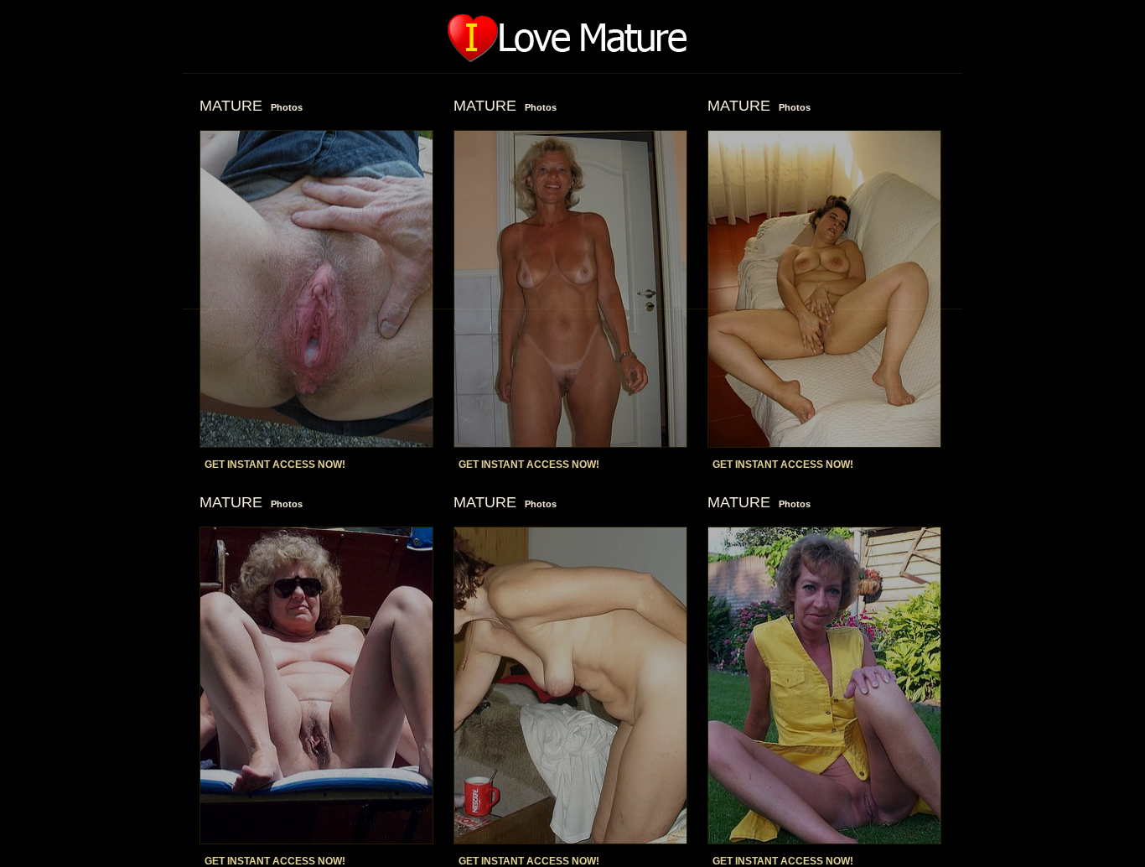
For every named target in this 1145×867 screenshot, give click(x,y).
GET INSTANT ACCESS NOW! (275, 464)
